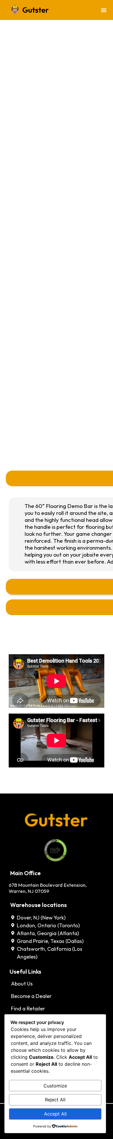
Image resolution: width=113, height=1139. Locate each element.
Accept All (55, 1114)
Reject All (55, 1100)
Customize (55, 1086)
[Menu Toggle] (104, 10)
